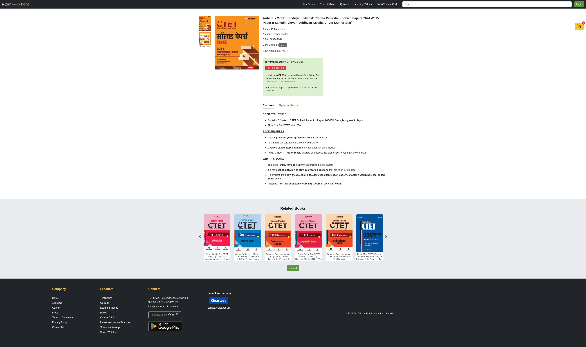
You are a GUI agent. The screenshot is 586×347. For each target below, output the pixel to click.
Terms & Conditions (62, 317)
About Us (57, 303)
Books (103, 312)
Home (55, 298)
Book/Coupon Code (387, 4)
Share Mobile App (110, 327)
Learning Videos (363, 4)
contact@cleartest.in (219, 307)
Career (56, 307)
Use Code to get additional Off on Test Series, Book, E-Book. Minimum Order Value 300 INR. (293, 78)
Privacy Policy (60, 322)
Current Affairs (327, 4)
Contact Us (58, 327)
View (283, 45)
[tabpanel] (325, 149)
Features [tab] (268, 105)
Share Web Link (109, 332)
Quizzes (344, 4)
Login (579, 4)
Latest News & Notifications (115, 322)
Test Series (309, 4)
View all (293, 268)
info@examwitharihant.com (163, 306)
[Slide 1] (205, 23)
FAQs (55, 312)
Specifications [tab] (288, 105)
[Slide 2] (205, 39)
